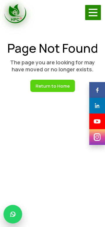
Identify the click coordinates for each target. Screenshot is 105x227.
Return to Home (53, 86)
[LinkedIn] (97, 106)
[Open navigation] (93, 12)
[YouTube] (97, 121)
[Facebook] (97, 90)
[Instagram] (97, 137)
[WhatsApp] (13, 214)
